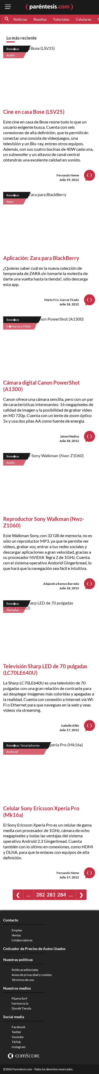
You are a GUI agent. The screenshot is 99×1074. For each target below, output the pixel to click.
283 (51, 895)
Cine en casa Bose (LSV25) (33, 112)
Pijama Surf (19, 998)
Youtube (17, 1037)
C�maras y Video (18, 326)
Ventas (16, 935)
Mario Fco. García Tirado (61, 300)
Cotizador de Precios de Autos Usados (34, 948)
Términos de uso (23, 980)
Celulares (83, 19)
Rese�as (12, 49)
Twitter (16, 1032)
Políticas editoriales (25, 970)
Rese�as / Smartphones (23, 745)
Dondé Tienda (21, 1008)
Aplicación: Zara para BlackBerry (41, 258)
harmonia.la (20, 1003)
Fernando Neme (67, 175)
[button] (7, 19)
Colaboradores (22, 940)
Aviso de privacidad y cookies (32, 975)
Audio (10, 55)
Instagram (19, 1047)
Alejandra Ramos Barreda (61, 584)
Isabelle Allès (70, 725)
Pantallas (12, 610)
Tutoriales (61, 19)
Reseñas (40, 19)
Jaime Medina (69, 436)
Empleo (17, 930)
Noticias (20, 19)
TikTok (16, 1042)
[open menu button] (8, 7)
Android (12, 752)
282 (40, 895)
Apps (9, 201)
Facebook (18, 1027)
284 (61, 895)
